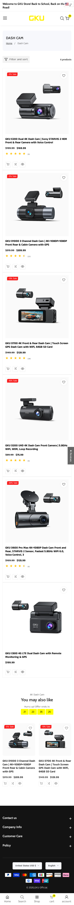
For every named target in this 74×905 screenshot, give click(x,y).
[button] (68, 4)
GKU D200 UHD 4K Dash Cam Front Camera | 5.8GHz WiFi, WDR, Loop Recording (36, 447)
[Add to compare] (15, 164)
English (52, 865)
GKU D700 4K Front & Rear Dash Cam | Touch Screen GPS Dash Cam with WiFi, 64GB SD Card (36, 345)
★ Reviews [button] (71, 456)
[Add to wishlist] (64, 75)
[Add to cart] (8, 267)
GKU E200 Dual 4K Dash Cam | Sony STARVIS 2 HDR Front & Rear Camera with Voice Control (36, 141)
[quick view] (8, 164)
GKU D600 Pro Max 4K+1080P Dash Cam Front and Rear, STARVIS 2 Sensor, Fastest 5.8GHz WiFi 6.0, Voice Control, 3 (35, 551)
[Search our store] (62, 18)
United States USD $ (26, 865)
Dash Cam (23, 43)
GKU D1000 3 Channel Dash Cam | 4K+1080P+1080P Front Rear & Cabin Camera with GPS (36, 243)
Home (9, 43)
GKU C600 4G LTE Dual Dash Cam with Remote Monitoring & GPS (33, 655)
